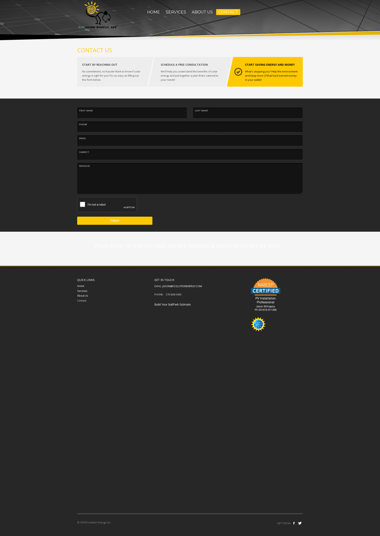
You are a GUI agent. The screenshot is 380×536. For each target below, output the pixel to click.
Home (80, 286)
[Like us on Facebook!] (294, 523)
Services (82, 291)
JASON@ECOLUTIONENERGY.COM (182, 286)
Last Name (201, 110)
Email (82, 138)
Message (84, 166)
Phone (83, 124)
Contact (81, 300)
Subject (84, 152)
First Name (86, 110)
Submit (114, 220)
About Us (82, 295)
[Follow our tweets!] (300, 523)
